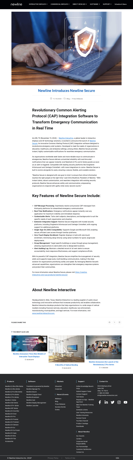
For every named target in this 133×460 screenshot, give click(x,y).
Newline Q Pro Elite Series (13, 392)
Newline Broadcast (32, 397)
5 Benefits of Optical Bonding (66, 365)
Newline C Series (10, 400)
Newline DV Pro (10, 416)
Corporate (58, 389)
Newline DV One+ (11, 414)
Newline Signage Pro (33, 389)
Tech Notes (80, 397)
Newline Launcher (32, 405)
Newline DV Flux (10, 438)
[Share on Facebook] (109, 322)
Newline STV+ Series (12, 405)
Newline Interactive (66, 138)
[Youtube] (125, 402)
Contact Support (81, 394)
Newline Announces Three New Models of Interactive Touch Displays (29, 355)
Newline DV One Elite (12, 411)
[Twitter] (112, 402)
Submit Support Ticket (83, 391)
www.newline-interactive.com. (43, 313)
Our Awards (80, 436)
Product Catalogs (82, 423)
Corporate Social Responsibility (81, 443)
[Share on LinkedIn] (119, 322)
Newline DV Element (11, 425)
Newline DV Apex (11, 433)
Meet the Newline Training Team (85, 406)
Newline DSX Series (11, 403)
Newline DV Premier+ (12, 422)
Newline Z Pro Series (12, 397)
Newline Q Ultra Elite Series (14, 386)
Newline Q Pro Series (12, 394)
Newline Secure (31, 392)
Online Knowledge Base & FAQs (84, 387)
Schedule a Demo (82, 410)
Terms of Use (70, 458)
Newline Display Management (36, 403)
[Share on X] (114, 322)
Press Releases (77, 99)
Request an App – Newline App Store (85, 401)
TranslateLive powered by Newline (37, 386)
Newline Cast (30, 400)
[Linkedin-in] (106, 402)
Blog (68, 99)
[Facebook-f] (99, 402)
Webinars (58, 399)
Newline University (82, 415)
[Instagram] (119, 402)
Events (57, 409)
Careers (78, 439)
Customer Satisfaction (83, 449)
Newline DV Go (10, 427)
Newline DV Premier (11, 419)
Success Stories (60, 407)
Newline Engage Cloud (33, 394)
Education (58, 386)
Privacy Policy (53, 458)
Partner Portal (81, 418)
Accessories (9, 441)
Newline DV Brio (10, 436)
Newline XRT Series (11, 408)
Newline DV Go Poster (12, 430)
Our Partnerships (82, 446)
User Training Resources (84, 412)
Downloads (80, 426)
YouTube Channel (82, 421)
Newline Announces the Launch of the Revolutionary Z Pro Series (103, 363)
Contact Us (80, 452)
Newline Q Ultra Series (12, 389)
